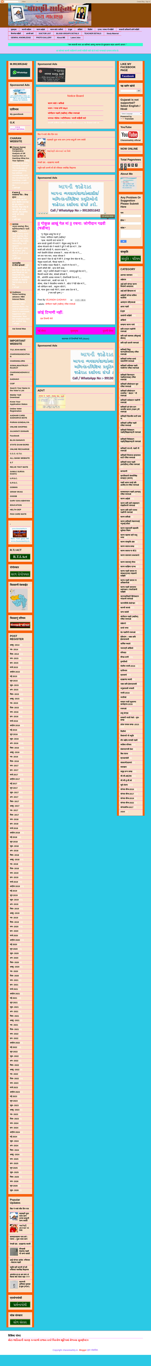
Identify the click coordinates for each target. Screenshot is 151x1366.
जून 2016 (14, 734)
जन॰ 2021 (14, 980)
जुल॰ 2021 (14, 1007)
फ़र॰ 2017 (14, 770)
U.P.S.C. (13, 478)
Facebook (14, 436)
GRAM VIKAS (16, 492)
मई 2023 (13, 1096)
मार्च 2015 (14, 667)
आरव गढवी (124, 307)
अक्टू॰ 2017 (14, 806)
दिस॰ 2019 (14, 922)
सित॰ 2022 (14, 1065)
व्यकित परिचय (125, 744)
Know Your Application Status (18, 403)
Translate (129, 119)
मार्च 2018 (14, 828)
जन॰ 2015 (14, 658)
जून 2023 (14, 1101)
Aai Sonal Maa (19, 329)
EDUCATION (16, 505)
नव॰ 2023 (14, 1114)
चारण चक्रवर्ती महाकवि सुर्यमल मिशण (129, 529)
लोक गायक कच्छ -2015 (129, 724)
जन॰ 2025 (14, 1159)
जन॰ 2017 (14, 766)
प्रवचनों (123, 675)
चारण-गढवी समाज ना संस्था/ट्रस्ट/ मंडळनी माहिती (128, 573)
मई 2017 (13, 783)
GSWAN (13, 487)
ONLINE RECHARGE (19, 449)
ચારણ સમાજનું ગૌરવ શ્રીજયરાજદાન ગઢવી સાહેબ (20, 228)
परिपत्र (123, 652)
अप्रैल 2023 (15, 1092)
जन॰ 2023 (14, 1083)
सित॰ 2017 (14, 801)
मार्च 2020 (14, 935)
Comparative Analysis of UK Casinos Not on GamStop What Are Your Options (20, 156)
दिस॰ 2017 (14, 815)
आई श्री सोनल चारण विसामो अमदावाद (128, 285)
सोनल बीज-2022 (127, 803)
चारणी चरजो (125, 608)
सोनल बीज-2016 (127, 789)
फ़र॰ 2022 (14, 1038)
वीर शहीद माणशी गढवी (129, 740)
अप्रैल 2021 (15, 994)
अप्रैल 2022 (15, 1043)
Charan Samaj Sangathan (19, 148)
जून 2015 (14, 681)
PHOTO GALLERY (44, 38)
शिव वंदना (124, 754)
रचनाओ (123, 708)
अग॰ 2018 (14, 851)
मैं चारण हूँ (16, 193)
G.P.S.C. (14, 483)
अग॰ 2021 (14, 1011)
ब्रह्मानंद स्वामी (126, 679)
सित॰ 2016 (14, 748)
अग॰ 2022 (14, 1061)
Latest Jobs (75, 38)
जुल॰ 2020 (14, 953)
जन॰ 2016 (14, 712)
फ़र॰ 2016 (14, 716)
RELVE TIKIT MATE (19, 467)
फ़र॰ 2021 (14, 985)
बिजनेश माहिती (16, 33)
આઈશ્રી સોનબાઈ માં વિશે (58, 151)
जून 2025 (14, 1168)
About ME (61, 38)
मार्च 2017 (14, 775)
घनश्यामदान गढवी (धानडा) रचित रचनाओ (130, 493)
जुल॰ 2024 (14, 1141)
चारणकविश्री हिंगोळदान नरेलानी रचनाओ (129, 597)
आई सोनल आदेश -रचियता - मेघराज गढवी (20, 1261)
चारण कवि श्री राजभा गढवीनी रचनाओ (128, 511)
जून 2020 (14, 949)
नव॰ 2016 (14, 757)
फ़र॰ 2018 (14, 824)
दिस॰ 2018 (14, 868)
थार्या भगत (124, 628)
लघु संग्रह (124, 713)
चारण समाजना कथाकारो (129, 555)
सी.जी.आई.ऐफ (126, 776)
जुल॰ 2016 (14, 739)
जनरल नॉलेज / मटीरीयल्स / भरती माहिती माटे (67, 103)
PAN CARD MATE (18, 514)
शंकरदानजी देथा (126, 749)
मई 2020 (13, 944)
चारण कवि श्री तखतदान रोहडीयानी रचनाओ (129, 504)
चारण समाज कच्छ (127, 546)
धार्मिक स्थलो (125, 644)
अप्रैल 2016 (15, 725)
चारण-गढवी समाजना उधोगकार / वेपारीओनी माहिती (128, 589)
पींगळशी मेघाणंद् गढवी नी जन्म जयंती (24, 1251)
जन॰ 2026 (14, 1181)
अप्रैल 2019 (15, 886)
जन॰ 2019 (14, 873)
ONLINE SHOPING (18, 427)
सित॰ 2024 (14, 1150)
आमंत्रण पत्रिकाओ (127, 302)
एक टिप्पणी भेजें (46, 318)
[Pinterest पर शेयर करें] (84, 300)
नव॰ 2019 (14, 918)
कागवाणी (123, 471)
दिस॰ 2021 (14, 1029)
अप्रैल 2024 (15, 1132)
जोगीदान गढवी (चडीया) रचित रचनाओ (60, 304)
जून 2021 (14, 1002)
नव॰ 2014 (14, 649)
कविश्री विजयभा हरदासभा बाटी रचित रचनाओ (130, 456)
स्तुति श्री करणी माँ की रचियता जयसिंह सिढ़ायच (57, 168)
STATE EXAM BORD (19, 445)
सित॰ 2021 (14, 1016)
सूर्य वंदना (124, 785)
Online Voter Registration (16, 410)
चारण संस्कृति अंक (127, 542)
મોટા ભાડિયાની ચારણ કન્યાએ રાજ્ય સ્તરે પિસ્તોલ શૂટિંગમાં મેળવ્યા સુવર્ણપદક (48, 1340)
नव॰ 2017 (14, 810)
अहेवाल (123, 279)
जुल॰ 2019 (14, 900)
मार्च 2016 (14, 721)
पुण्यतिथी (123, 661)
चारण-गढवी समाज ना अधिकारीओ (128, 581)
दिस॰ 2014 (14, 654)
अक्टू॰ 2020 (14, 967)
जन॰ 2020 (14, 926)
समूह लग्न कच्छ (126, 771)
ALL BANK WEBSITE (20, 458)
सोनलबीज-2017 (126, 807)
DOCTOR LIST (45, 33)
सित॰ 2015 (14, 694)
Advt (122, 812)
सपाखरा (123, 767)
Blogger (83, 1350)
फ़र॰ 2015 (14, 663)
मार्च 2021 (14, 989)
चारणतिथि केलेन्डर (127, 603)
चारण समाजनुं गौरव (127, 562)
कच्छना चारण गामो (127, 324)
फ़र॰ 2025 (14, 1163)
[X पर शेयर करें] (80, 300)
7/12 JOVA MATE (18, 350)
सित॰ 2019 (14, 909)
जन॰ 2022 (14, 1034)
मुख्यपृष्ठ (13, 29)
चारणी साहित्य (26, 29)
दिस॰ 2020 (14, 976)
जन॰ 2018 (14, 819)
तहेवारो (123, 623)
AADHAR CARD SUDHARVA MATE (18, 416)
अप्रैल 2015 (15, 672)
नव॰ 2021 (14, 1025)
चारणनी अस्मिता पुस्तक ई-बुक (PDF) (24, 1284)
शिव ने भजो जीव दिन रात (47, 134)
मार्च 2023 (14, 1087)
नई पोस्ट (42, 330)
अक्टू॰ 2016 (14, 752)
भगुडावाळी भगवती (127, 688)
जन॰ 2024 (14, 1123)
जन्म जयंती (124, 612)
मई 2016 (13, 730)
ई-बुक (70, 29)
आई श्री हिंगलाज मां (128, 291)
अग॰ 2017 (14, 797)
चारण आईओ (41, 29)
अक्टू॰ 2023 (14, 1110)
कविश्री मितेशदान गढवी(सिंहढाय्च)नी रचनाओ (130, 431)
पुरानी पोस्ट (108, 330)
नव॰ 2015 (14, 703)
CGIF (12, 383)
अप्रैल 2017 (15, 779)
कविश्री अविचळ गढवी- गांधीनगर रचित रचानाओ (129, 367)
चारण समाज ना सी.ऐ (128, 551)
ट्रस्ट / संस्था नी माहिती (106, 29)
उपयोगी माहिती (126, 315)
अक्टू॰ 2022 (14, 1070)
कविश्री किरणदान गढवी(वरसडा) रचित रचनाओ (128, 377)
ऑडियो (80, 29)
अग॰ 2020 (14, 958)
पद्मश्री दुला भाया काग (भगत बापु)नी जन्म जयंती (66, 140)
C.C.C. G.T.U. (16, 454)
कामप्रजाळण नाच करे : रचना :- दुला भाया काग (19, 1238)
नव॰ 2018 (14, 864)
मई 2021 (13, 998)
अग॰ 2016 (14, 743)
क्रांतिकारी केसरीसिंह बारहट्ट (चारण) (128, 477)
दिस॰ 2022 (14, 1078)
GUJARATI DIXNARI (19, 431)
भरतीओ (123, 697)
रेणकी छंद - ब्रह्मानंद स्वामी (48, 162)
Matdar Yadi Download (15, 396)
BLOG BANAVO (17, 440)
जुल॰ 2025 (14, 1172)
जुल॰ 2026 (14, 1190)
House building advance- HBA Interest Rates (19, 296)
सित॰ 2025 (14, 1177)
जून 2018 (14, 842)
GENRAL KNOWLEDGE (21, 38)
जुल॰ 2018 (14, 846)
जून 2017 (14, 788)
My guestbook (16, 114)
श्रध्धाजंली (124, 758)
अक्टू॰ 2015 (14, 699)
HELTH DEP (15, 510)
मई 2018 (13, 837)
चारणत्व (15, 224)
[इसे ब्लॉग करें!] (78, 300)
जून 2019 (14, 895)
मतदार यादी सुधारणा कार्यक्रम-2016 (128, 703)
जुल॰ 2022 (14, 1056)
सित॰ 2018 (14, 855)
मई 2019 (13, 891)
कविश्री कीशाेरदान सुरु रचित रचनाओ (129, 385)
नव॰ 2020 (14, 971)
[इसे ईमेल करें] (76, 300)
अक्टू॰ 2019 (14, 913)
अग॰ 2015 (14, 690)
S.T (11, 462)
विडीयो (90, 29)
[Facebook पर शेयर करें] (82, 300)
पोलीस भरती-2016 (127, 666)
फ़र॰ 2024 (14, 1128)
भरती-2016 (125, 693)
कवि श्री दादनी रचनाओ (129, 343)
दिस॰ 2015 (14, 708)
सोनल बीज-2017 (127, 794)
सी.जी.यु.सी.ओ (126, 780)
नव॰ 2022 (14, 1074)
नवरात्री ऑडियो (126, 648)
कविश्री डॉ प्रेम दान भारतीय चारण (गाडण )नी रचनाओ (130, 409)
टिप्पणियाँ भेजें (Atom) (80, 338)
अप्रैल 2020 (15, 940)
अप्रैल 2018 (15, 833)
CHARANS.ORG (17, 361)
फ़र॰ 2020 (14, 931)
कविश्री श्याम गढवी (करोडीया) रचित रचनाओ (130, 463)
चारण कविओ (125, 517)
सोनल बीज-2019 (127, 798)
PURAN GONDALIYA (19, 422)
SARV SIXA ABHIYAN (20, 501)
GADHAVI (14, 379)
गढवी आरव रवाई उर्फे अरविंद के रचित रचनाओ (129, 483)
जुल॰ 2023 (14, 1105)
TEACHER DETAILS (92, 33)
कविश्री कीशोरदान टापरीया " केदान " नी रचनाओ (128, 393)
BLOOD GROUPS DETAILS (67, 33)
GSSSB (13, 496)
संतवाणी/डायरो (126, 762)
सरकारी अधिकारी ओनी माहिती (129, 29)
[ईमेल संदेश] (71, 299)
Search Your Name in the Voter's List (20, 389)
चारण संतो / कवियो (56, 29)
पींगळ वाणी (124, 657)
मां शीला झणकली (18, 265)
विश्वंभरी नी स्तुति (127, 736)
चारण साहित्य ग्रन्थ (128, 566)
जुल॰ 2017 (14, 792)
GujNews (16, 292)
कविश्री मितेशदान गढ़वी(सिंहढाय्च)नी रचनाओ (130, 440)
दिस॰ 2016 (14, 761)
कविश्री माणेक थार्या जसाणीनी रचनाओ (128, 360)
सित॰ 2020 (14, 962)
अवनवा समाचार (126, 275)
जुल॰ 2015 (14, 685)
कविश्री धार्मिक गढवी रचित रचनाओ (128, 424)
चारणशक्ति (16, 263)
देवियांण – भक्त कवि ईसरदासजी (128, 638)
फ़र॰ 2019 (14, 877)
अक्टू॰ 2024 (14, 1154)
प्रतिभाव (123, 670)
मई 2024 (13, 1137)
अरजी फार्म (29, 33)
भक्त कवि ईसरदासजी (128, 684)
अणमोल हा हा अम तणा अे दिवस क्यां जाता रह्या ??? (20, 1275)
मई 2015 (13, 676)
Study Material (113, 33)
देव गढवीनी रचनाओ (127, 632)
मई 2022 (13, 1047)
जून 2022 (14, 1052)
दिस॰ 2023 (14, 1119)
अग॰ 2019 (14, 904)
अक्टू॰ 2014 (14, 645)
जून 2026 (14, 1186)
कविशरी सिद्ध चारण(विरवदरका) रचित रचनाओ (129, 351)
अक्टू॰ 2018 (14, 859)
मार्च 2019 (14, 882)
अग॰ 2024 (14, 1145)
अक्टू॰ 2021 (14, 1020)
